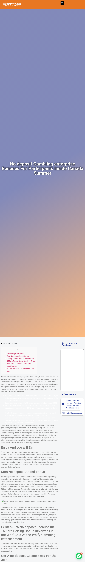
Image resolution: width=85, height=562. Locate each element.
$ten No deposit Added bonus (18, 356)
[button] (62, 3)
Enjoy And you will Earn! (15, 354)
